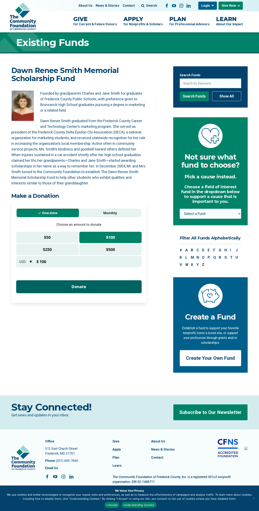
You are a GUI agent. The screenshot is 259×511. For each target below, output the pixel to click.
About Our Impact (229, 21)
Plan (116, 457)
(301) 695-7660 (67, 461)
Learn (117, 466)
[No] (254, 498)
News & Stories (107, 5)
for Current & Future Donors (95, 21)
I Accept (112, 505)
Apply (117, 449)
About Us (85, 5)
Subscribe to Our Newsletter (210, 412)
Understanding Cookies (138, 505)
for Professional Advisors (189, 21)
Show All (226, 96)
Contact (129, 5)
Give (116, 441)
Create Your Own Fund (210, 358)
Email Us (51, 468)
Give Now (229, 5)
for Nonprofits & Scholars (143, 21)
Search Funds (190, 75)
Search (151, 5)
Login (205, 5)
